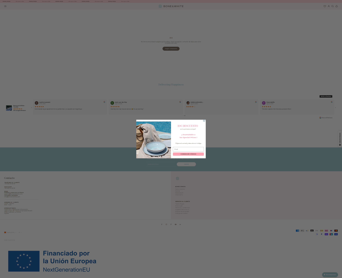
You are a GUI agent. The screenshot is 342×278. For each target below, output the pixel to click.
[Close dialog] (204, 120)
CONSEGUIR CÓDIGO (188, 154)
